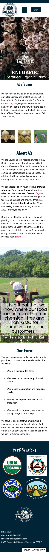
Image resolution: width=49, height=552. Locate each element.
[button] (24, 10)
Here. (18, 236)
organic (16, 203)
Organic (13, 103)
